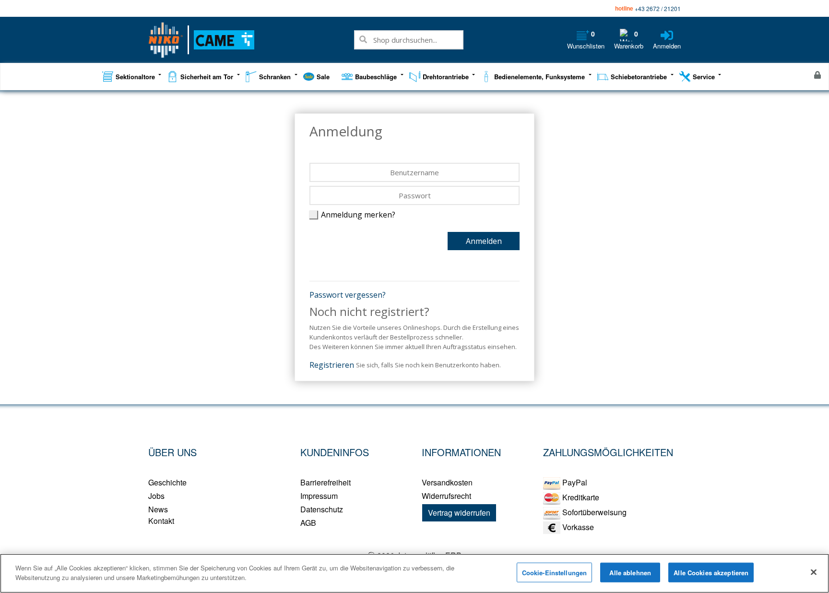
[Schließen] (813, 571)
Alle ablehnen (630, 572)
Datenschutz (321, 509)
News (158, 509)
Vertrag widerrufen (459, 512)
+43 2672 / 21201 (658, 8)
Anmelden (484, 241)
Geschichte (167, 482)
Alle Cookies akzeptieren (711, 572)
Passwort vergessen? (347, 295)
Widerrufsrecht (446, 495)
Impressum (319, 495)
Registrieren (331, 365)
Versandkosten (447, 482)
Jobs (156, 495)
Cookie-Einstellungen (554, 572)
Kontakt (161, 520)
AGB (308, 522)
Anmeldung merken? (358, 214)
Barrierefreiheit (325, 482)
